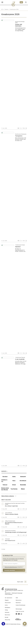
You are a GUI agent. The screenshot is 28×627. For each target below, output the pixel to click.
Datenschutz (18, 600)
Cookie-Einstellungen (20, 605)
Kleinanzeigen (19, 609)
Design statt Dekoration (18, 25)
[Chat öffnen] (25, 624)
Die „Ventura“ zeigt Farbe (11, 506)
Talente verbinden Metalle (11, 514)
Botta (14, 476)
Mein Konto (7, 614)
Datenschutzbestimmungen (11, 567)
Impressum (18, 602)
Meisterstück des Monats (5, 488)
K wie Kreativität (19, 359)
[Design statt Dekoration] (7, 72)
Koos (14, 480)
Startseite (7, 612)
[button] (2, 2)
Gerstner (5, 476)
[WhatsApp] (21, 614)
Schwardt (23, 476)
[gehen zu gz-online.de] (3, 590)
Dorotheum (23, 480)
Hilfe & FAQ (7, 619)
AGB (17, 597)
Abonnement (8, 602)
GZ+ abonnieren (8, 597)
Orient (14, 484)
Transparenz (18, 136)
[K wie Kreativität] (7, 410)
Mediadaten (7, 607)
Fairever (5, 484)
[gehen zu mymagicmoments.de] (18, 619)
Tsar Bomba (14, 489)
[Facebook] (16, 614)
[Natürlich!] (7, 297)
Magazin (7, 600)
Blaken (23, 489)
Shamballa (23, 484)
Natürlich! (18, 246)
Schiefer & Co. (4, 480)
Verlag (6, 610)
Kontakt (6, 617)
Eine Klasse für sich (10, 540)
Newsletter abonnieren (9, 570)
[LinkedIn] (19, 614)
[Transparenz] (7, 185)
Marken (3, 471)
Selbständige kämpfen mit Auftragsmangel (15, 532)
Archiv (6, 605)
